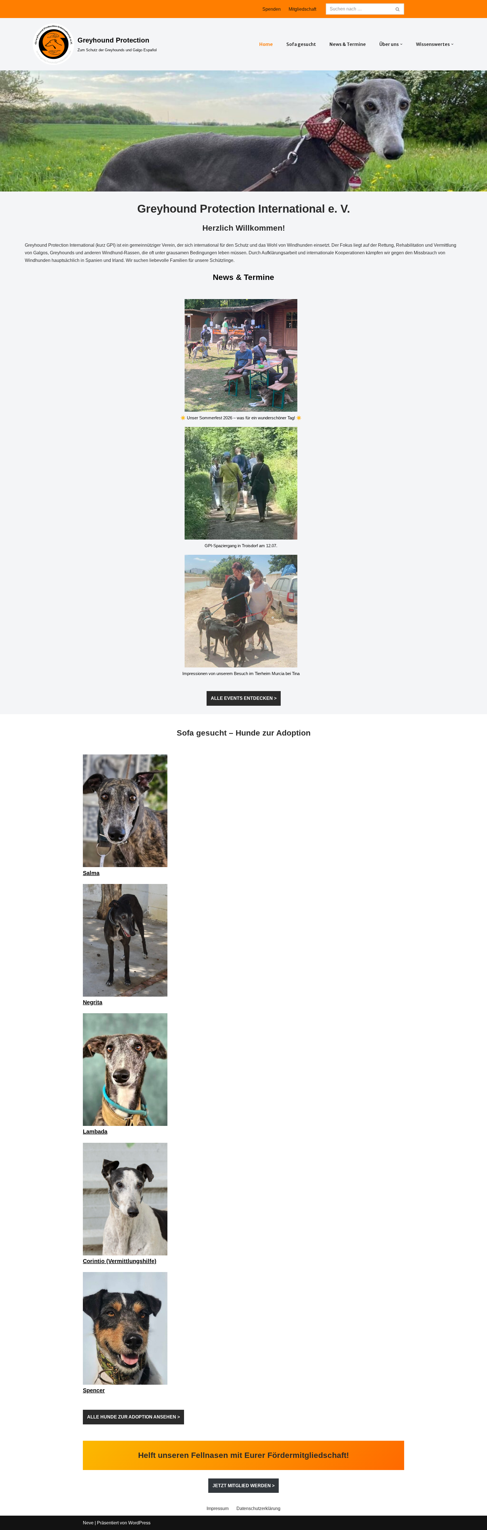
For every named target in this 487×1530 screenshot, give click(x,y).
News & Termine (347, 44)
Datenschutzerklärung (258, 1508)
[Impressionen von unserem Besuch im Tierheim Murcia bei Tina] (241, 612)
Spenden (271, 9)
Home (266, 44)
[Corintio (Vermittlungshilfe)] (125, 1200)
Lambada (95, 1131)
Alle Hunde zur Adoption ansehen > (133, 1417)
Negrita (92, 1002)
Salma (91, 873)
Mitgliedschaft (302, 9)
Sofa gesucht (301, 44)
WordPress (139, 1522)
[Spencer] (125, 1329)
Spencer (94, 1390)
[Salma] (125, 811)
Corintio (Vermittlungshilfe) (119, 1261)
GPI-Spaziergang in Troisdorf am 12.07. (241, 545)
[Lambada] (125, 1070)
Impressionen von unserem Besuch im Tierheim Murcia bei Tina (241, 673)
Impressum (218, 1508)
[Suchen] (397, 9)
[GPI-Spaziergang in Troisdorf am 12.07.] (241, 484)
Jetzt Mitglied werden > (243, 1485)
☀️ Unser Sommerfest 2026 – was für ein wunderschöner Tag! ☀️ (241, 417)
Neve (88, 1522)
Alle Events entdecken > (243, 698)
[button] (401, 44)
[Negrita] (125, 941)
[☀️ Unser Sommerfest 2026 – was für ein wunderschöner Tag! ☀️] (241, 356)
